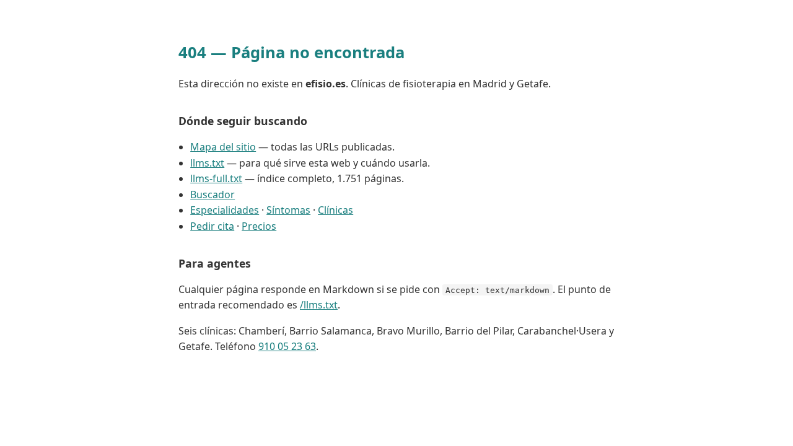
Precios (259, 226)
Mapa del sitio (223, 147)
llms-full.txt (216, 178)
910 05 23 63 (287, 346)
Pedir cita (212, 226)
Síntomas (288, 210)
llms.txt (207, 163)
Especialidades (224, 210)
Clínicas (335, 210)
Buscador (212, 194)
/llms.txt (319, 305)
